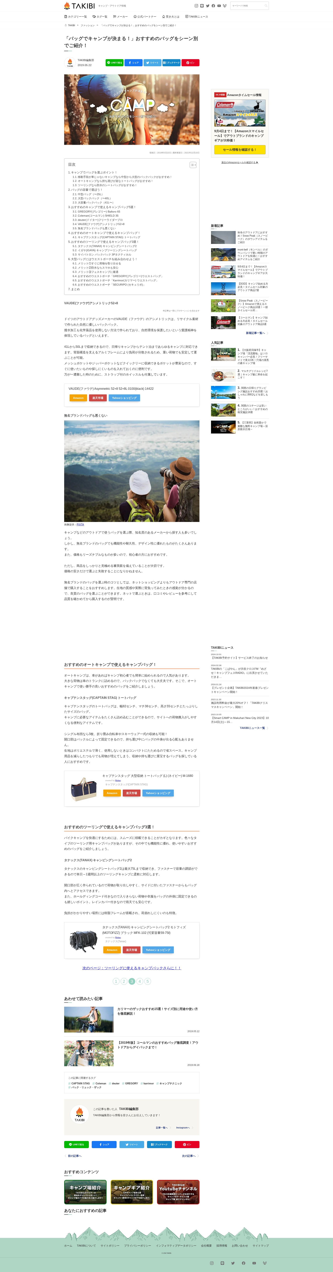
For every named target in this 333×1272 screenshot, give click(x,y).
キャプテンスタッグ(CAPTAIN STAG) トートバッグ (109, 237)
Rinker (118, 780)
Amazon (78, 397)
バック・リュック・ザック (86, 1087)
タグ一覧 (102, 16)
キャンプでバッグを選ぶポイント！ (94, 172)
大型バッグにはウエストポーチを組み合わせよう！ (104, 259)
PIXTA (80, 524)
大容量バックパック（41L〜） (96, 202)
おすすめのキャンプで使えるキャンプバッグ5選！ (103, 207)
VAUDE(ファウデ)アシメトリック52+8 (101, 224)
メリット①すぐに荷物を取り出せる (99, 263)
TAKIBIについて (86, 1245)
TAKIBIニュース (198, 16)
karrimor (149, 1083)
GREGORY (131, 1083)
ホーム (68, 1245)
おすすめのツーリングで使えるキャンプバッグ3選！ (105, 241)
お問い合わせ (240, 1245)
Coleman (101, 1083)
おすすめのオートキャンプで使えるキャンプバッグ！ (105, 232)
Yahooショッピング (124, 397)
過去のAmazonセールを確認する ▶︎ (239, 162)
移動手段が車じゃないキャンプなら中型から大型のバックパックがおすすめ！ (125, 177)
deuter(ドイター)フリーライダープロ (100, 219)
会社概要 (206, 1245)
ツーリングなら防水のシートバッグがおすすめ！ (107, 185)
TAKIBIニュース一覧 (252, 727)
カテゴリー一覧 (77, 16)
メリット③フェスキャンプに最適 (98, 272)
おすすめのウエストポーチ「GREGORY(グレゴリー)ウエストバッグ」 (121, 276)
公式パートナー (146, 16)
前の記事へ (75, 1155)
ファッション (88, 25)
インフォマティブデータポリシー (176, 1245)
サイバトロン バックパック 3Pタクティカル (104, 254)
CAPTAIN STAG (80, 1083)
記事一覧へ (162, 1127)
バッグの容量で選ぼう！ (87, 189)
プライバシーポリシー (137, 1245)
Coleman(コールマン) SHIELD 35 (98, 215)
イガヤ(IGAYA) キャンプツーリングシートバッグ (107, 250)
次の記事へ (189, 1155)
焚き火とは (172, 16)
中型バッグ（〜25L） (91, 194)
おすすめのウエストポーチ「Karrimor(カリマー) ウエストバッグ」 (118, 280)
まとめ (75, 289)
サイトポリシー (110, 1245)
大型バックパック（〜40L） (95, 198)
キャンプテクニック (171, 1083)
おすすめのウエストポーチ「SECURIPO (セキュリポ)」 (112, 284)
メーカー (122, 16)
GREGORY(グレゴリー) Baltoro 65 (99, 211)
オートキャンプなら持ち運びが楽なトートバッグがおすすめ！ (115, 181)
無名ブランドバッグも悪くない (97, 228)
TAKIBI (71, 25)
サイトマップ (261, 1245)
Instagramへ (183, 1127)
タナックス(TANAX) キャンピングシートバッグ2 (107, 246)
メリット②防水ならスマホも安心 (98, 267)
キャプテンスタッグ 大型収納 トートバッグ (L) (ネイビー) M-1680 (147, 775)
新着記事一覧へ (255, 332)
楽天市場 (97, 397)
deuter (115, 1083)
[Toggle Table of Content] (191, 165)
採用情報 (221, 1245)
